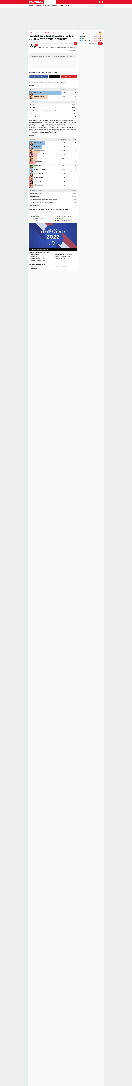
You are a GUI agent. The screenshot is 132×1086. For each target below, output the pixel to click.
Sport (60, 2)
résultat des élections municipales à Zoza (59, 127)
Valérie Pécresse (38, 173)
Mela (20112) (34, 220)
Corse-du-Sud (56, 32)
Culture (67, 2)
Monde (61, 5)
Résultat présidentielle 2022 (39, 32)
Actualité (83, 36)
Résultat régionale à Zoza (37, 256)
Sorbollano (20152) (59, 212)
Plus (90, 2)
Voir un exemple (98, 36)
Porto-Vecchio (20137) (51, 47)
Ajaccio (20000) (62, 47)
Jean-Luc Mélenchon (39, 154)
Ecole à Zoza (34, 268)
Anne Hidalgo (37, 181)
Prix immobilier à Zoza (61, 266)
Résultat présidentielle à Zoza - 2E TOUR (41, 56)
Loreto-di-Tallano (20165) (37, 218)
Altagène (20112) (35, 212)
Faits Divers (46, 5)
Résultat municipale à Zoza (38, 258)
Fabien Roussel (38, 161)
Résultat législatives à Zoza (38, 260)
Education (54, 5)
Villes (67, 5)
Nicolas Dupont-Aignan (40, 169)
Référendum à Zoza (60, 258)
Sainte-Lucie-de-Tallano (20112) (63, 216)
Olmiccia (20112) (59, 218)
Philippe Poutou (38, 185)
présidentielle (53, 120)
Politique (31, 5)
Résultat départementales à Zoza (63, 254)
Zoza (55, 56)
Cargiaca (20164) (35, 214)
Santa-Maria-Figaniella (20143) (62, 214)
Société (39, 5)
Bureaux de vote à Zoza (37, 254)
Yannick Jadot (38, 165)
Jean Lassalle (37, 157)
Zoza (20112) (34, 266)
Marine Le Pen (38, 92)
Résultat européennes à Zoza (62, 256)
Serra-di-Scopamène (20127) (62, 220)
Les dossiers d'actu (85, 40)
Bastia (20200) (71, 47)
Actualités (50, 2)
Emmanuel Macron (39, 96)
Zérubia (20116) (35, 216)
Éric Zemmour (38, 146)
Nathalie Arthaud (38, 177)
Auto (83, 2)
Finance (76, 2)
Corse (49, 32)
